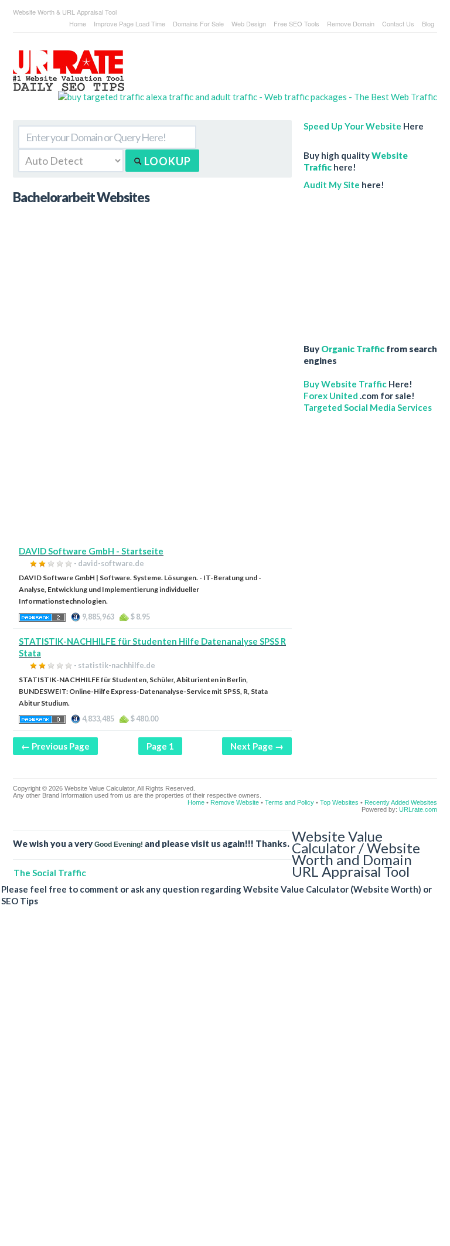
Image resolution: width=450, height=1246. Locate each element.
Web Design (248, 23)
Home (77, 23)
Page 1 (160, 746)
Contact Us (398, 23)
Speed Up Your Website (352, 126)
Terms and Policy (289, 802)
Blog (428, 23)
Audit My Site (332, 184)
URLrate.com (418, 809)
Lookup (166, 161)
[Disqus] (219, 1085)
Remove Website (234, 802)
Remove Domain (350, 23)
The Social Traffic (49, 872)
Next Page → (257, 746)
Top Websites (339, 802)
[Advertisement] (152, 463)
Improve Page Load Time (129, 23)
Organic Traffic (352, 348)
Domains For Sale (198, 23)
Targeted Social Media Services (368, 407)
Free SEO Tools (296, 23)
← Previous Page (55, 746)
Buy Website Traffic (345, 384)
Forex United (331, 395)
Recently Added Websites (400, 802)
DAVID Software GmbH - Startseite (91, 551)
